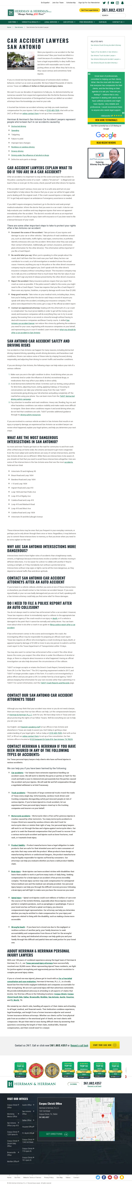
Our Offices (68, 22)
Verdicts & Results (30, 22)
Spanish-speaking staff (31, 727)
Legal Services (50, 22)
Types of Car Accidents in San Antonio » (104, 52)
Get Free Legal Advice (89, 10)
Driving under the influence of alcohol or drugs (30, 155)
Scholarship (71, 3)
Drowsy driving (17, 151)
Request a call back (79, 1045)
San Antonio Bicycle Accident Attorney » (104, 63)
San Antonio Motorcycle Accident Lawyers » (106, 59)
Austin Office (27, 1105)
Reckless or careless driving (23, 147)
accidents (68, 462)
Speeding (15, 130)
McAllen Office (12, 1161)
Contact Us (118, 22)
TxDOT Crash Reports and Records (55, 683)
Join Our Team (58, 3)
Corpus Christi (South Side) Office (12, 1143)
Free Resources (86, 22)
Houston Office (27, 1127)
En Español (45, 3)
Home (9, 27)
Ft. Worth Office (28, 1133)
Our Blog (103, 22)
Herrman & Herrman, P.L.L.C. (20, 715)
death (54, 618)
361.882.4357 (113, 10)
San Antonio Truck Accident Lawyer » (103, 55)
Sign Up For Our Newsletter (89, 3)
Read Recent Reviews (106, 142)
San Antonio (19, 27)
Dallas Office (26, 1120)
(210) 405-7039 (53, 110)
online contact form (30, 113)
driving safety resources (30, 415)
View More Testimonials (106, 120)
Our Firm (12, 22)
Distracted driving (18, 126)
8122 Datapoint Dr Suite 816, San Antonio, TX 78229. (51, 739)
